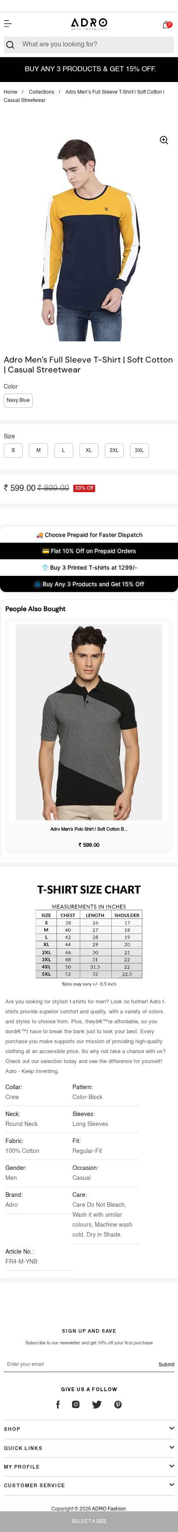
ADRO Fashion (109, 1509)
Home (10, 92)
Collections (41, 92)
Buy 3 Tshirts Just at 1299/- (89, 6)
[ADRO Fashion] (89, 24)
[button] (166, 26)
